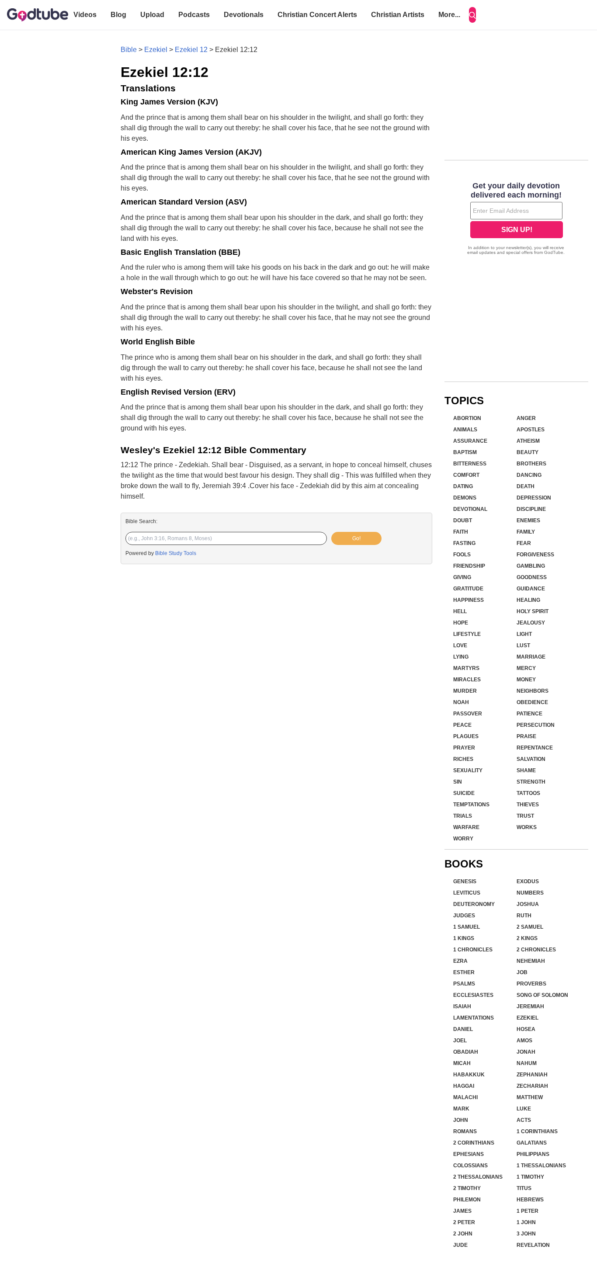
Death (526, 486)
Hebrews (530, 1200)
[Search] (472, 15)
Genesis (464, 881)
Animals (465, 430)
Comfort (466, 475)
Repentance (535, 748)
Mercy (526, 668)
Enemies (528, 520)
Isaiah (462, 1006)
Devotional (470, 509)
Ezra (460, 961)
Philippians (533, 1154)
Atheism (528, 441)
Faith (460, 532)
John (460, 1120)
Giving (462, 577)
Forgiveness (535, 555)
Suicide (464, 793)
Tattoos (528, 793)
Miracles (467, 680)
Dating (463, 486)
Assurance (470, 441)
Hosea (526, 1029)
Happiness (468, 600)
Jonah (526, 1052)
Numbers (530, 893)
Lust (523, 645)
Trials (462, 816)
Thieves (528, 805)
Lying (461, 657)
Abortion (467, 418)
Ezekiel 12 (191, 49)
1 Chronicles (473, 950)
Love (460, 645)
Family (526, 532)
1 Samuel (466, 927)
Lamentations (473, 1018)
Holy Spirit (532, 611)
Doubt (462, 520)
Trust (525, 816)
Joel (460, 1041)
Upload (152, 14)
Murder (465, 691)
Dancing (529, 475)
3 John (526, 1234)
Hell (460, 611)
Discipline (531, 509)
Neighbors (532, 691)
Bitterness (469, 464)
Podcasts (194, 14)
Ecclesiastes (473, 995)
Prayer (464, 748)
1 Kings (463, 938)
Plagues (466, 736)
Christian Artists (397, 14)
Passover (467, 714)
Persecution (536, 725)
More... (449, 14)
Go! (356, 538)
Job (522, 972)
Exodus (528, 881)
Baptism (465, 452)
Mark (461, 1109)
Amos (524, 1041)
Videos (85, 14)
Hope (460, 623)
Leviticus (466, 893)
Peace (462, 725)
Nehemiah (531, 961)
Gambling (531, 566)
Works (527, 827)
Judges (464, 916)
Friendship (469, 566)
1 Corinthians (537, 1131)
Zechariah (532, 1086)
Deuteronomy (474, 904)
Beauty (527, 452)
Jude (460, 1245)
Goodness (532, 577)
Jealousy (531, 623)
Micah (462, 1063)
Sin (457, 782)
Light (524, 634)
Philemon (467, 1200)
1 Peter (527, 1211)
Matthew (530, 1097)
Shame (526, 770)
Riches (463, 759)
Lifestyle (467, 634)
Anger (526, 418)
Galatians (532, 1143)
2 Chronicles (536, 950)
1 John (526, 1222)
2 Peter (464, 1222)
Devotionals (244, 14)
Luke (524, 1109)
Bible (129, 49)
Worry (463, 839)
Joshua (528, 904)
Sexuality (467, 770)
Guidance (531, 589)
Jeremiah (530, 1006)
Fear (524, 543)
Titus (524, 1188)
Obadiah (465, 1052)
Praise (526, 736)
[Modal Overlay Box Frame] (516, 219)
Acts (524, 1120)
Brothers (531, 464)
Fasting (464, 543)
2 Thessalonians (478, 1177)
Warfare (466, 827)
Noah (461, 702)
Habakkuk (469, 1075)
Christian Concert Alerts (317, 14)
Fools (462, 555)
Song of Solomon (542, 995)
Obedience (532, 702)
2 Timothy (467, 1188)
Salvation (531, 759)
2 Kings (527, 938)
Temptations (471, 805)
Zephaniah (532, 1075)
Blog (118, 14)
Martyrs (466, 668)
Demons (464, 498)
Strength (531, 782)
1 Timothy (530, 1177)
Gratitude (468, 589)
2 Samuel (530, 927)
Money (526, 680)
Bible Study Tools (175, 553)
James (462, 1211)
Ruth (524, 916)
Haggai (463, 1086)
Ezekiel (155, 49)
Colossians (470, 1165)
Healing (528, 600)
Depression (534, 498)
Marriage (531, 657)
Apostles (531, 430)
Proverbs (531, 984)
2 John (462, 1234)
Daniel (463, 1029)
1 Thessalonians (541, 1165)
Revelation (533, 1245)
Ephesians (468, 1154)
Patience (529, 714)
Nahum (527, 1063)
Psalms (464, 984)
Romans (465, 1131)
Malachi (465, 1097)
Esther (464, 972)
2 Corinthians (473, 1143)
